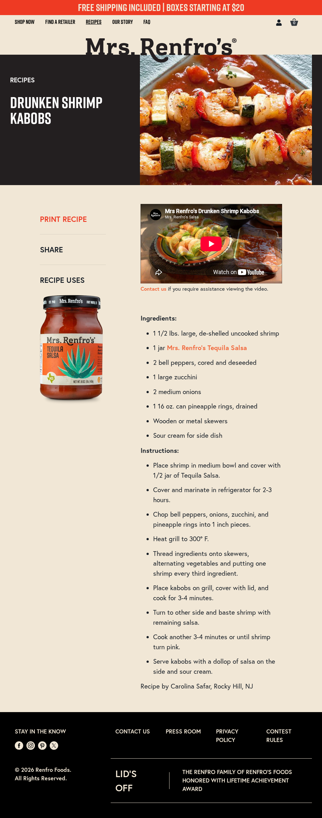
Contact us (153, 288)
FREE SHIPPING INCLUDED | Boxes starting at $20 (161, 7)
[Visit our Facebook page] (20, 745)
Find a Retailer (60, 22)
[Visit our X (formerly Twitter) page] (54, 745)
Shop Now (25, 22)
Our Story (122, 22)
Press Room (183, 731)
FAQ (146, 22)
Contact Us (132, 731)
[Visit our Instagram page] (31, 745)
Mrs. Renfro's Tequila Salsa (207, 347)
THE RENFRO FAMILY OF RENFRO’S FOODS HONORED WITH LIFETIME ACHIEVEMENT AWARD (237, 780)
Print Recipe (63, 219)
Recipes (94, 22)
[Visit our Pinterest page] (43, 745)
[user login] (279, 22)
